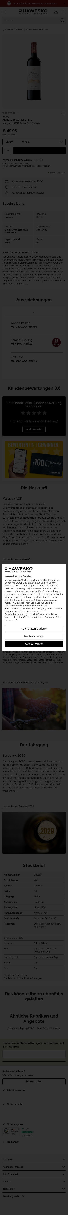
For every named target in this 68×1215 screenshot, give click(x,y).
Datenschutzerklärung (16, 614)
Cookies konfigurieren (34, 628)
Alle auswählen (34, 643)
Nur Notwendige (34, 636)
